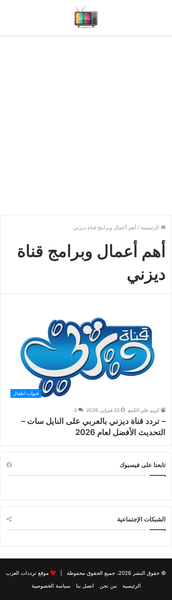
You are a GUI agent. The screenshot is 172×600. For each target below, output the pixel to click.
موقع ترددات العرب (27, 573)
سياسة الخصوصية (51, 585)
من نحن (108, 585)
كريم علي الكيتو (144, 410)
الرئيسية (151, 227)
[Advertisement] (86, 121)
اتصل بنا (85, 585)
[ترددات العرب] (86, 18)
